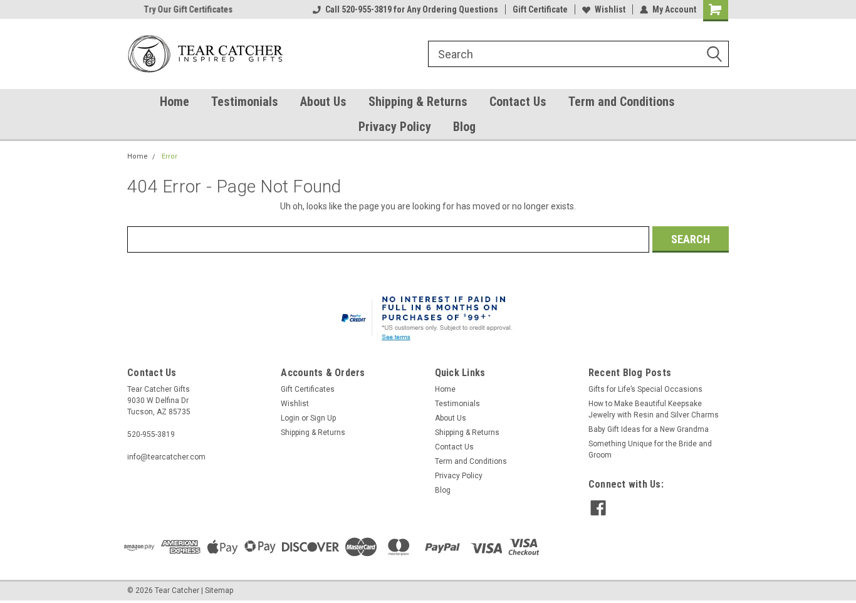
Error (169, 156)
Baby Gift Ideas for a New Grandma (648, 429)
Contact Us (517, 101)
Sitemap (219, 590)
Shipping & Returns (417, 101)
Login (290, 418)
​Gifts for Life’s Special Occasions (645, 389)
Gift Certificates (308, 389)
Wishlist (610, 9)
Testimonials (244, 101)
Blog (464, 126)
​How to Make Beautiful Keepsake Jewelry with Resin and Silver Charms (653, 409)
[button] (428, 320)
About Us (323, 101)
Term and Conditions (621, 101)
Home (174, 101)
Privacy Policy (394, 126)
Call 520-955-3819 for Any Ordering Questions (411, 9)
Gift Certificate (540, 9)
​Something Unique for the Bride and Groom (650, 449)
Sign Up (323, 418)
